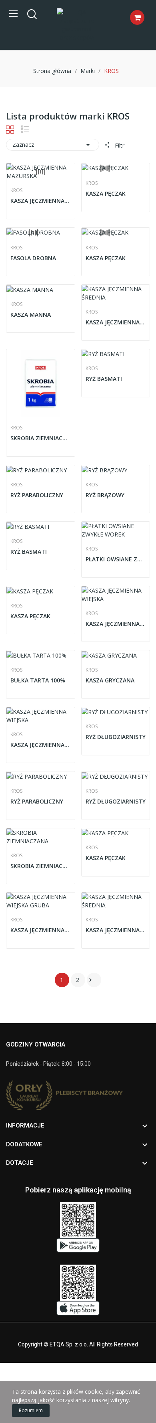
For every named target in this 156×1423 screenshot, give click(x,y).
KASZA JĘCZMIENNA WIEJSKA (116, 623)
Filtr (118, 145)
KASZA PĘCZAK (106, 193)
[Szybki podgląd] (40, 171)
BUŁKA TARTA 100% (37, 680)
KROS (16, 190)
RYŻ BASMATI (104, 379)
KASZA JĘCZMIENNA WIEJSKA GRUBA (40, 930)
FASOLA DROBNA (33, 258)
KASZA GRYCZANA (110, 680)
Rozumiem (31, 1410)
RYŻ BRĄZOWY (105, 495)
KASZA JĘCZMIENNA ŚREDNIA (116, 322)
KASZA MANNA (30, 314)
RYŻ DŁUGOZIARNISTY (116, 737)
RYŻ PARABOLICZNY (36, 495)
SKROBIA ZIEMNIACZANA (40, 438)
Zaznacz (52, 145)
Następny (90, 980)
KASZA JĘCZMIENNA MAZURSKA (40, 200)
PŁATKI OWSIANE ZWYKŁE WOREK (116, 559)
